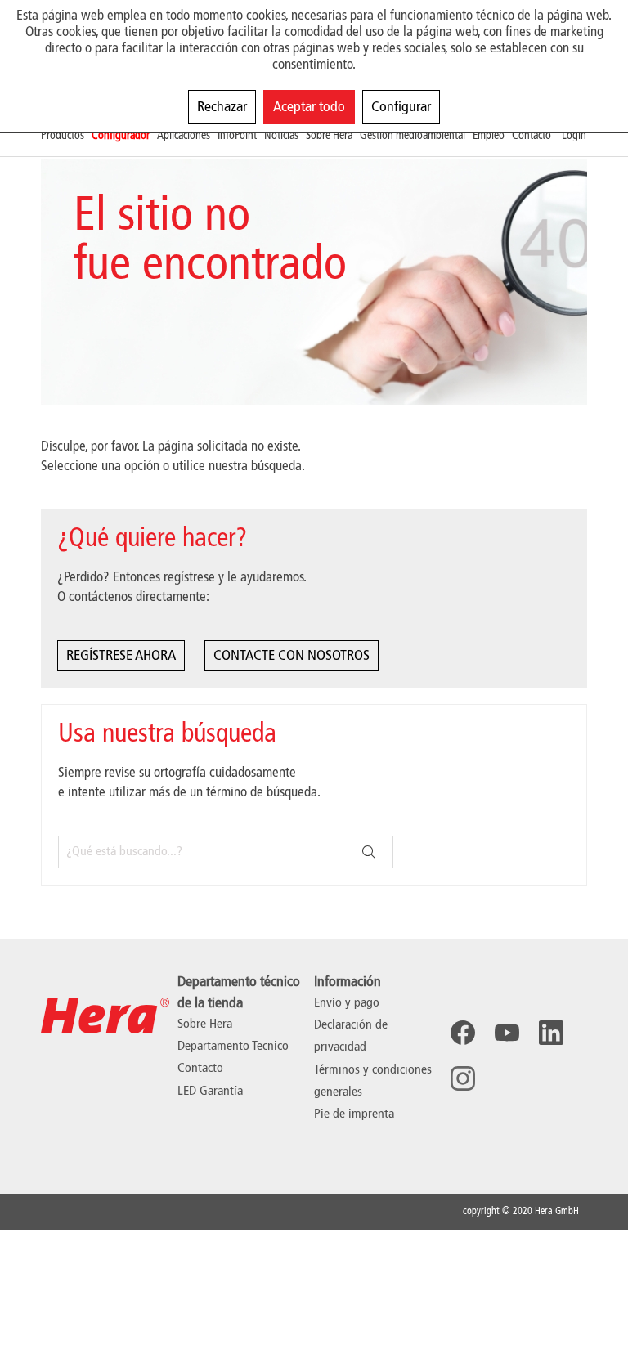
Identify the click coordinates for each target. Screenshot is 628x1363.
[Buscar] (368, 852)
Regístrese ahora (121, 655)
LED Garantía (210, 1091)
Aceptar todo (309, 107)
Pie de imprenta (354, 1114)
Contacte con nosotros (291, 655)
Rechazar (222, 107)
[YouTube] (507, 1032)
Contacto (200, 1068)
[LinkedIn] (551, 1032)
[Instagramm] (463, 1078)
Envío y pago (346, 1003)
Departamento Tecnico (233, 1046)
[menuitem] (66, 136)
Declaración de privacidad (351, 1036)
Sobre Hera (204, 1024)
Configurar (401, 107)
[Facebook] (463, 1032)
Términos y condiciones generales (373, 1081)
